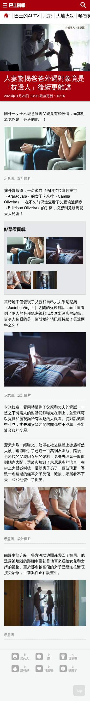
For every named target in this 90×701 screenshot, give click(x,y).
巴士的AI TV (26, 15)
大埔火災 (65, 15)
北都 (47, 15)
